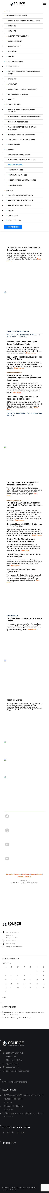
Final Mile (11, 56)
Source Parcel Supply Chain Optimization (24, 21)
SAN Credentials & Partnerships (20, 200)
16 (43, 979)
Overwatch (12, 79)
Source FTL (12, 31)
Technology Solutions (14, 61)
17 (5, 983)
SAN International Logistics (18, 36)
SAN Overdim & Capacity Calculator (21, 160)
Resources (10, 150)
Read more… (31, 353)
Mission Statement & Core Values (20, 195)
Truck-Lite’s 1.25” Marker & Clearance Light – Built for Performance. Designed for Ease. (24, 505)
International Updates (18, 175)
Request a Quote (14, 220)
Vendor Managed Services (18, 122)
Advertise (20, 876)
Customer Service (36, 874)
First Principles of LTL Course (19, 155)
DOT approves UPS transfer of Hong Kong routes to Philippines (24, 1012)
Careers (11, 210)
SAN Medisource (14, 145)
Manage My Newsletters (13, 874)
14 (30, 979)
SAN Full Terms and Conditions (19, 205)
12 (17, 979)
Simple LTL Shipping (10, 1015)
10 (5, 979)
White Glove (12, 51)
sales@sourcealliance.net (14, 946)
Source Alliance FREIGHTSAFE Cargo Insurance (21, 111)
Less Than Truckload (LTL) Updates (23, 180)
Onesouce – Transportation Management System (24, 73)
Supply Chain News (15, 165)
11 (11, 979)
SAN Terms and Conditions (14, 1082)
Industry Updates (16, 170)
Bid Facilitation (13, 66)
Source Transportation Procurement (22, 89)
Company (9, 190)
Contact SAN (13, 215)
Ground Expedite (14, 46)
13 (24, 979)
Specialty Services (13, 104)
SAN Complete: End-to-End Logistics (21, 140)
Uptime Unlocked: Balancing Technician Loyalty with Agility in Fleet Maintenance (24, 377)
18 (11, 983)
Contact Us (28, 876)
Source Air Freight (15, 41)
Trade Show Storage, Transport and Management (22, 128)
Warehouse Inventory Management (21, 134)
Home (8, 11)
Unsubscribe (26, 874)
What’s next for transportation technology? (17, 1018)
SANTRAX (11, 99)
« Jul (4, 997)
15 (37, 979)
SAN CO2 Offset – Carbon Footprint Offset (24, 117)
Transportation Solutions (16, 16)
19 (17, 983)
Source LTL (12, 26)
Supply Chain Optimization (18, 94)
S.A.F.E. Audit (12, 84)
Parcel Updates (16, 185)
